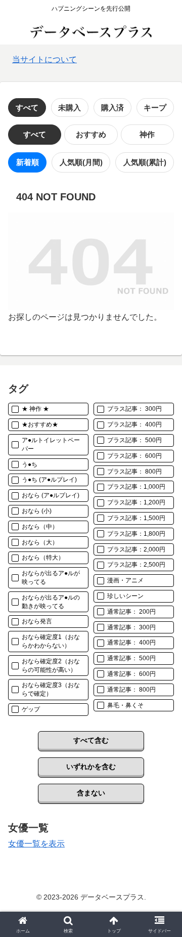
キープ (155, 107)
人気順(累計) (144, 162)
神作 (147, 134)
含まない (91, 793)
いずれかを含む (91, 766)
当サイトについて (44, 59)
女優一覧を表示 (36, 843)
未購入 (69, 107)
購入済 (112, 107)
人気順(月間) (81, 162)
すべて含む (91, 740)
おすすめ (91, 134)
